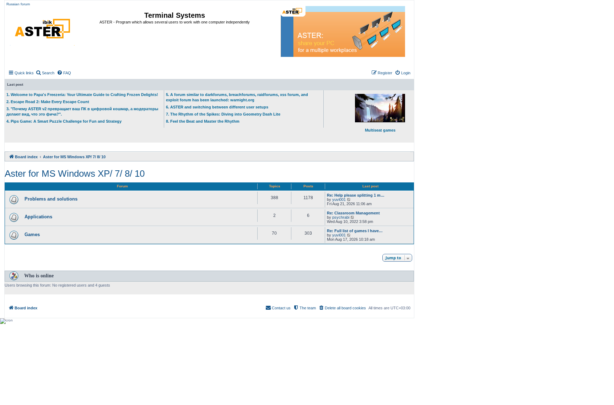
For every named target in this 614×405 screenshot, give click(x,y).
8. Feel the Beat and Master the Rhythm (202, 121)
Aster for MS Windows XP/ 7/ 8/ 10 (75, 173)
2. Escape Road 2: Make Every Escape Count (47, 102)
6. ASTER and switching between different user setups (217, 107)
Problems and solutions (51, 199)
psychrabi (340, 217)
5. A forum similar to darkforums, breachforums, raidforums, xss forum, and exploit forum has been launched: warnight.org (237, 97)
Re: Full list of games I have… (355, 231)
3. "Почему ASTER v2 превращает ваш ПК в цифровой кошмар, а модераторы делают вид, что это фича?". (82, 111)
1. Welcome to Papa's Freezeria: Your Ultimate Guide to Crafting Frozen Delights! (82, 94)
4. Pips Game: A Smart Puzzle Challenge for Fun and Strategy (64, 121)
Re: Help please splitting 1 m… (355, 195)
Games (32, 234)
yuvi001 (339, 199)
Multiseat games (380, 130)
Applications (38, 216)
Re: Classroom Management (353, 213)
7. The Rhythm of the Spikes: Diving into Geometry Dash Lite (223, 114)
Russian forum (18, 4)
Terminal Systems (174, 15)
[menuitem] (45, 73)
